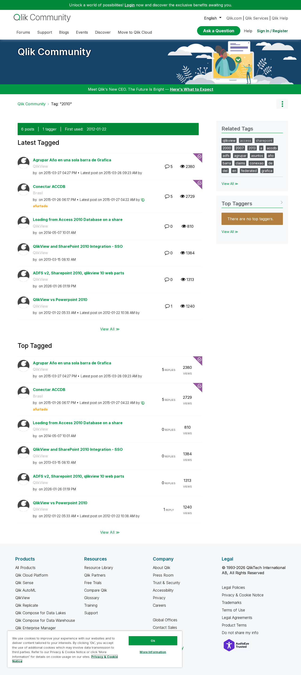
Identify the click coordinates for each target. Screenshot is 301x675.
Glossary (91, 597)
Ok (153, 640)
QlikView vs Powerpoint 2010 (60, 299)
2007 (240, 148)
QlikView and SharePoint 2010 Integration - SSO (78, 246)
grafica (266, 171)
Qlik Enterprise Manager (35, 628)
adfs (226, 156)
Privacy (159, 597)
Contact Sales (165, 627)
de (270, 163)
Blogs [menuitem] (64, 32)
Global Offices (165, 620)
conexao (257, 163)
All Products (25, 567)
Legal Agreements (237, 617)
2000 (227, 148)
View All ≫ (110, 329)
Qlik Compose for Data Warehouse (45, 620)
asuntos (257, 156)
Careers (159, 605)
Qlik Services (256, 18)
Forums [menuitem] (23, 32)
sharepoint (264, 140)
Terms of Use (233, 610)
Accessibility (163, 590)
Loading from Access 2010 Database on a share (78, 219)
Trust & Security (166, 582)
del (225, 171)
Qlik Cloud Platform (31, 575)
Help (248, 30)
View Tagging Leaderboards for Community (252, 202)
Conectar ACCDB (49, 186)
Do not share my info (241, 632)
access (245, 140)
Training (90, 605)
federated (249, 171)
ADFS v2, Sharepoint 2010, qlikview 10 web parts (78, 273)
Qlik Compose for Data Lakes (40, 612)
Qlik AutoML (25, 590)
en (234, 171)
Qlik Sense (24, 582)
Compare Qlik (95, 590)
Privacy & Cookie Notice (243, 595)
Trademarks (232, 602)
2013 (252, 148)
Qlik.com (234, 18)
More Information (153, 652)
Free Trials (93, 582)
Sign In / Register (272, 30)
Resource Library (98, 567)
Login (130, 5)
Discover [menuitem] (103, 32)
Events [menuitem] (82, 32)
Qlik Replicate (26, 605)
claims (240, 163)
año (271, 156)
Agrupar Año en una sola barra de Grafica (72, 160)
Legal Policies (233, 587)
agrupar (240, 156)
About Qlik (161, 567)
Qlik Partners (95, 575)
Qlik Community (54, 52)
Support (91, 612)
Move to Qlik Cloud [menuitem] (135, 32)
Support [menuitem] (44, 32)
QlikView (40, 166)
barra (227, 163)
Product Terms (234, 625)
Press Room (163, 575)
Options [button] (282, 104)
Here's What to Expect (191, 89)
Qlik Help (280, 18)
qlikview (229, 140)
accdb (272, 148)
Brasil (38, 193)
